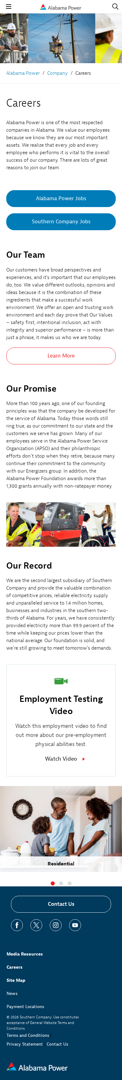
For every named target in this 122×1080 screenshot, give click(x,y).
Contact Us (61, 904)
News (12, 993)
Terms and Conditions (28, 1035)
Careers (15, 967)
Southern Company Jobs (61, 221)
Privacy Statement (25, 1044)
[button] (53, 883)
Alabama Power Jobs (61, 198)
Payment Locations (25, 1006)
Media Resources (25, 954)
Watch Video (61, 759)
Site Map (16, 980)
